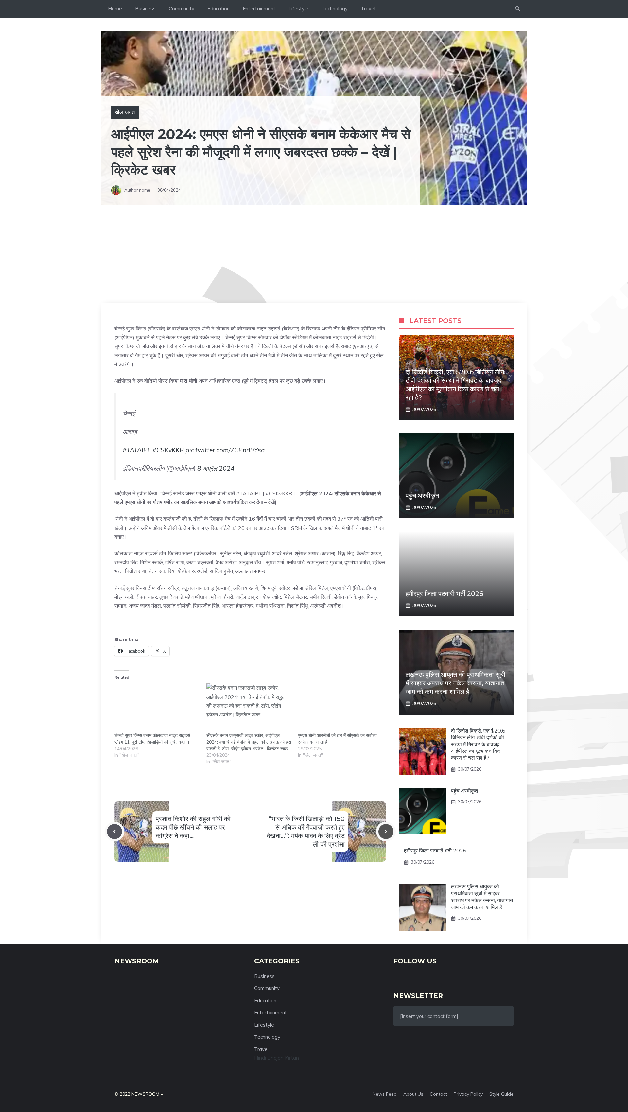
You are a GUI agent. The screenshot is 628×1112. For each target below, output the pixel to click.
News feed (385, 1094)
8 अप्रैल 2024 (216, 468)
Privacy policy (468, 1094)
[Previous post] (114, 831)
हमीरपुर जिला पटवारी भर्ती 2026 (444, 594)
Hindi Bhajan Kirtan (276, 1057)
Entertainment (259, 9)
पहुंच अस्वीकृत (422, 495)
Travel (368, 9)
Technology (335, 9)
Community (181, 9)
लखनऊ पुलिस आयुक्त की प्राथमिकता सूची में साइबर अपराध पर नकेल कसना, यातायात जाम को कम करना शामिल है (455, 683)
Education (218, 9)
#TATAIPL (137, 450)
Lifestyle (298, 9)
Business (145, 9)
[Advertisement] (314, 254)
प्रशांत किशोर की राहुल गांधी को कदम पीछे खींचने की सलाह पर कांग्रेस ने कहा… (193, 827)
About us (413, 1094)
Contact (438, 1094)
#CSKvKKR (168, 450)
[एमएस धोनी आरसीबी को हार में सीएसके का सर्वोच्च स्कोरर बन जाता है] (340, 707)
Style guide (501, 1094)
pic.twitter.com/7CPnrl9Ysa (225, 450)
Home (115, 9)
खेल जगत (125, 112)
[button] (518, 9)
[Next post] (386, 831)
